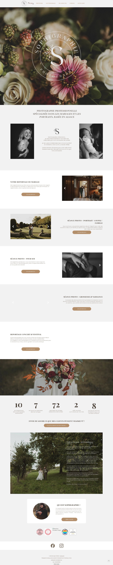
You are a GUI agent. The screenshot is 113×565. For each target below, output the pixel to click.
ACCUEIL (31, 3)
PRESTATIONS (39, 3)
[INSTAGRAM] (61, 546)
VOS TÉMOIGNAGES (51, 3)
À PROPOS (72, 3)
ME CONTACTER (62, 3)
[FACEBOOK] (53, 546)
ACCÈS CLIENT (81, 3)
